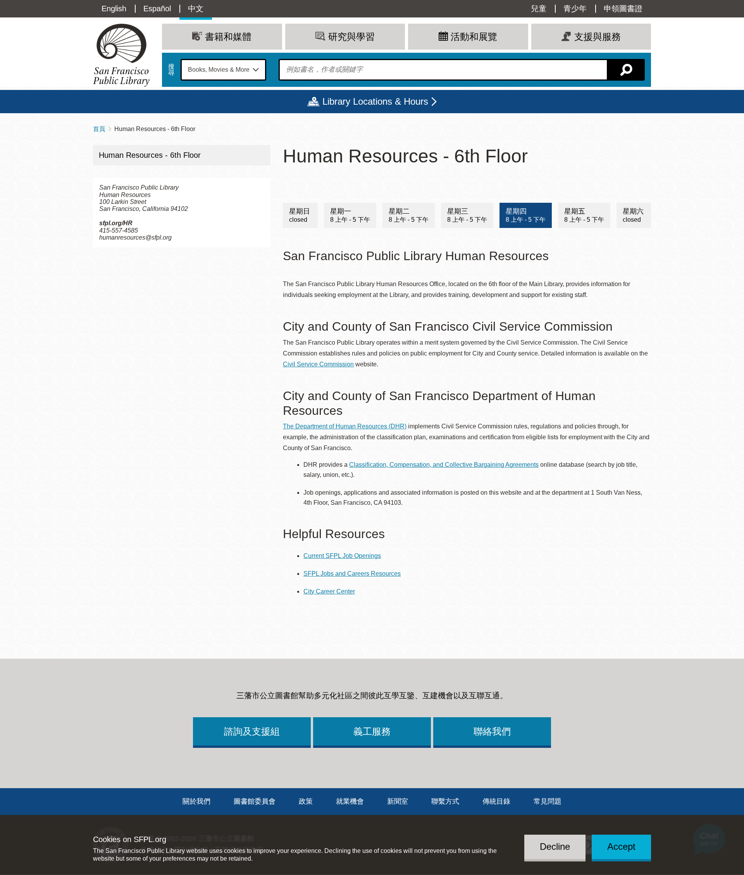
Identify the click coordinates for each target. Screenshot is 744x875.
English (114, 8)
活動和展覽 (474, 36)
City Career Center (329, 591)
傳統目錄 (496, 801)
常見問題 (547, 801)
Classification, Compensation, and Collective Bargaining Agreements (444, 464)
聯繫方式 (445, 801)
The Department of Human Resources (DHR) (344, 426)
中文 (195, 8)
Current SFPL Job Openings (342, 555)
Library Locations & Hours (375, 101)
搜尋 (171, 70)
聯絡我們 (492, 731)
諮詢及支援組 (252, 731)
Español (157, 8)
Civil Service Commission (318, 364)
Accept (621, 846)
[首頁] (121, 55)
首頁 (99, 129)
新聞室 (397, 801)
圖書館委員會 (255, 801)
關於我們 (196, 801)
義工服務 (372, 731)
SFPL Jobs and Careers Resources (352, 573)
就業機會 (350, 801)
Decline (555, 846)
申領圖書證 (623, 8)
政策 (306, 801)
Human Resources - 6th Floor (150, 155)
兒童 (538, 8)
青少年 (575, 8)
